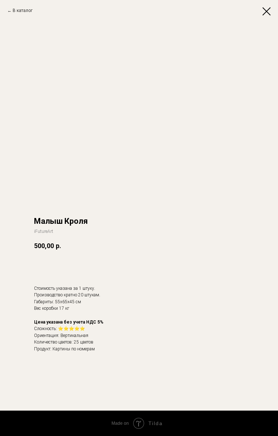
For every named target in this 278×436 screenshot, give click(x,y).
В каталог (23, 10)
